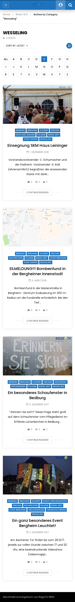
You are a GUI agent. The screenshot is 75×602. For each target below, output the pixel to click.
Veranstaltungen (56, 509)
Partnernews (18, 386)
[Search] (70, 5)
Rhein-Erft (22, 14)
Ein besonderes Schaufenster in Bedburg (37, 395)
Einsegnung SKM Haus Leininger (38, 145)
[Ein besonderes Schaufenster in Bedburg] (37, 356)
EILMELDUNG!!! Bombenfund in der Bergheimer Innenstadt (38, 271)
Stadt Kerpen (31, 139)
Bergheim (32, 130)
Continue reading (38, 192)
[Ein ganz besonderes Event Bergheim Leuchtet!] (37, 475)
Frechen (55, 130)
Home (6, 14)
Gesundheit (61, 382)
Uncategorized (36, 509)
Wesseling (45, 139)
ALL (6, 59)
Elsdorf (44, 130)
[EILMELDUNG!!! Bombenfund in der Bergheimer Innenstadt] (37, 227)
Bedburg (20, 130)
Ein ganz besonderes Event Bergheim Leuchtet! (37, 523)
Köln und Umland (25, 134)
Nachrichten (16, 258)
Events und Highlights (55, 501)
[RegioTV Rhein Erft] (37, 5)
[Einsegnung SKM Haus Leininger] (37, 104)
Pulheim (41, 134)
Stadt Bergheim (58, 258)
